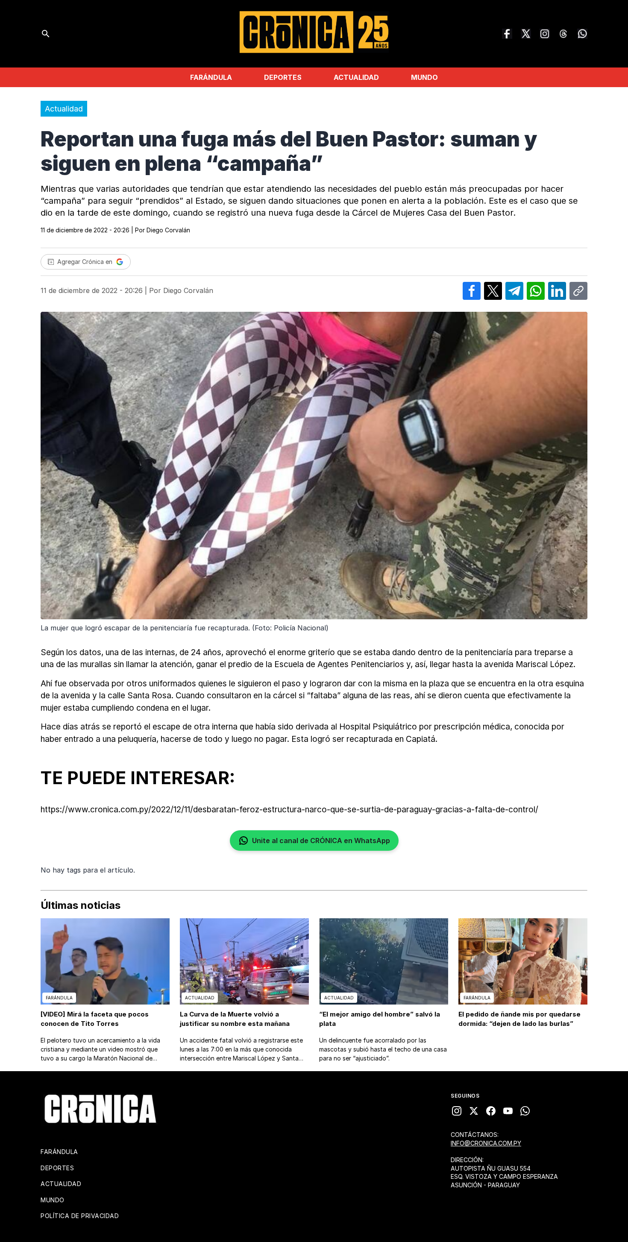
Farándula (211, 77)
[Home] (100, 1109)
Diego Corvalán (168, 230)
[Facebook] (507, 34)
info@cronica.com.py (486, 1143)
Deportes (283, 77)
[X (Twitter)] (526, 34)
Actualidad (356, 77)
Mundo (424, 77)
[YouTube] (508, 1111)
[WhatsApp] (582, 34)
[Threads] (563, 34)
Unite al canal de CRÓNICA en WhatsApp (321, 840)
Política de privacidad (80, 1215)
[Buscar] (46, 34)
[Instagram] (545, 34)
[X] (474, 1111)
